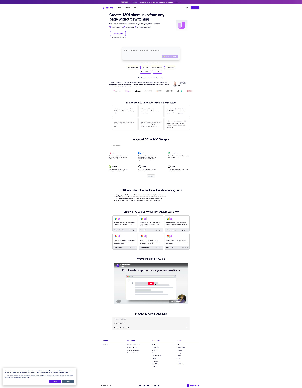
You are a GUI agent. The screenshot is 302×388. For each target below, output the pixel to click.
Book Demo (195, 7)
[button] (128, 7)
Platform (119, 7)
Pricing (136, 7)
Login (186, 7)
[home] (109, 7)
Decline (68, 381)
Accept (55, 381)
